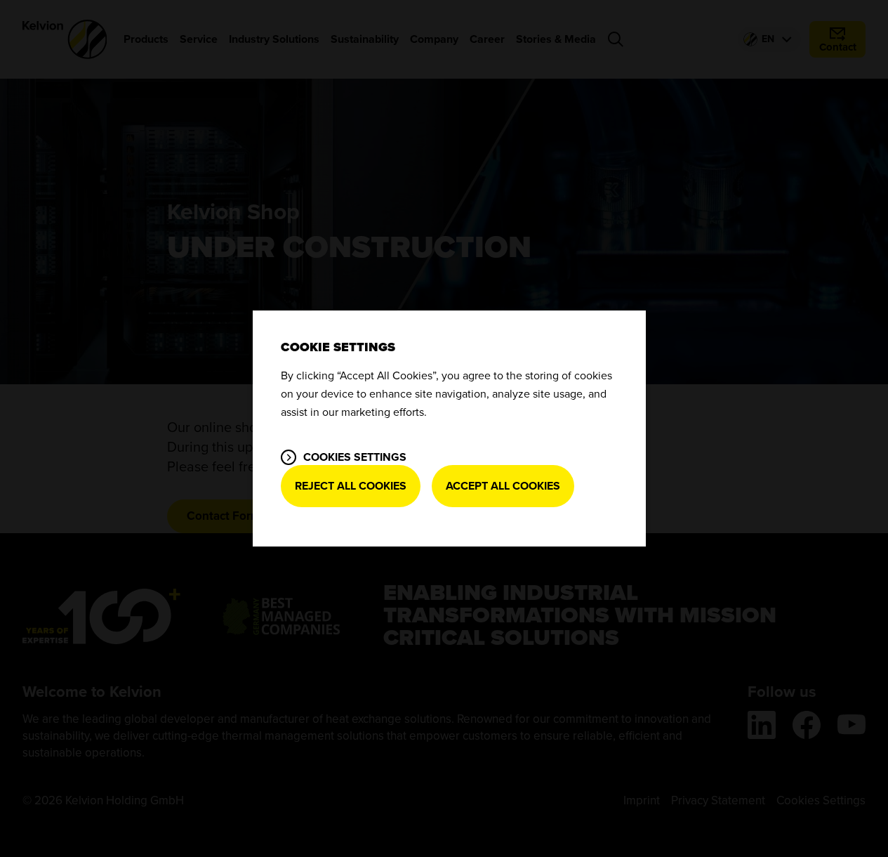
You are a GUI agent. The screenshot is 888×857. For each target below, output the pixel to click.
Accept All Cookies (503, 486)
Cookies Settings (354, 457)
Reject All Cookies (350, 486)
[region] (449, 428)
